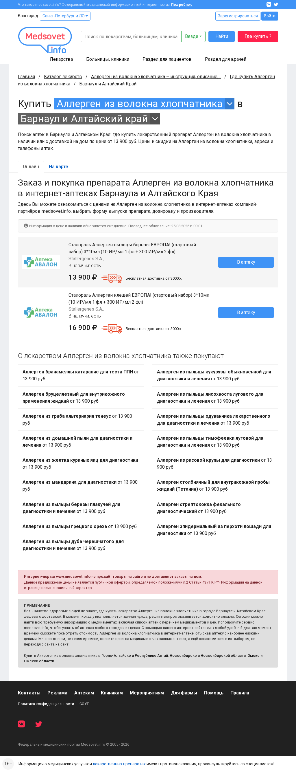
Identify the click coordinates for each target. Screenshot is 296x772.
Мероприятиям (147, 693)
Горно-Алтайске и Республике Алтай (134, 655)
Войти (269, 16)
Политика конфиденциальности (46, 704)
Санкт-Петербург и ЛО (64, 16)
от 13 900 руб (81, 375)
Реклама (57, 693)
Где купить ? (258, 36)
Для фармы (184, 693)
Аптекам (84, 693)
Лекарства (61, 59)
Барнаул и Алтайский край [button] (84, 118)
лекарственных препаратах (119, 764)
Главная (26, 76)
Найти (221, 36)
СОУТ (84, 704)
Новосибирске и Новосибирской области (208, 655)
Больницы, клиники (107, 59)
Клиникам (112, 693)
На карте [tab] (58, 166)
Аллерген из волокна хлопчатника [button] (140, 103)
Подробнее (182, 5)
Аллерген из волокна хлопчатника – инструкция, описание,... (156, 76)
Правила (239, 693)
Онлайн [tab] (31, 166)
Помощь (213, 693)
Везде (191, 36)
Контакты (29, 693)
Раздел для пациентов (167, 59)
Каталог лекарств (63, 76)
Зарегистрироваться (238, 16)
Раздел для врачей (225, 59)
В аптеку (246, 262)
